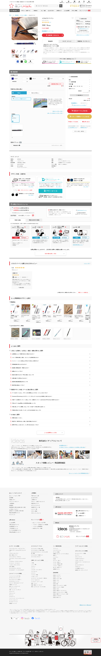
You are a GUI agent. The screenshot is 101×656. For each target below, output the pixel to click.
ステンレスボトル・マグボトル (15, 556)
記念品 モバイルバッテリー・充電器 (60, 592)
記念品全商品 (55, 572)
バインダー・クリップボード (36, 569)
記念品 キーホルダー (57, 595)
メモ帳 (32, 562)
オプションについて (35, 505)
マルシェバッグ (12, 593)
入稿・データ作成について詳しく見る (54, 113)
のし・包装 (43, 10)
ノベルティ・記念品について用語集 (40, 524)
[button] (39, 32)
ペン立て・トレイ (34, 576)
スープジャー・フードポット (14, 563)
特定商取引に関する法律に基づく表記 (17, 507)
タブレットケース (78, 556)
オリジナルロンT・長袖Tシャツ (37, 555)
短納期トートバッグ (13, 603)
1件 (50, 22)
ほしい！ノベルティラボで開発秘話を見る (79, 473)
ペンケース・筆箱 (34, 574)
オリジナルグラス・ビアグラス (15, 568)
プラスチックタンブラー (13, 553)
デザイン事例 (74, 10)
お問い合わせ (87, 121)
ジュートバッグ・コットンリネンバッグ (16, 598)
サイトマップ (12, 514)
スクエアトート (12, 596)
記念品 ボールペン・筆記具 (58, 587)
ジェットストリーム (57, 550)
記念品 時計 (55, 583)
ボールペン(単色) (23, 15)
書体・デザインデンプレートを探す (25, 190)
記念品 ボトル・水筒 (57, 578)
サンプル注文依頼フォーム (15, 530)
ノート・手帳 (33, 564)
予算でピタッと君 (35, 495)
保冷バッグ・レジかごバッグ (14, 586)
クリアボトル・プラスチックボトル (15, 561)
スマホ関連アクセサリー (79, 568)
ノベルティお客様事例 (37, 526)
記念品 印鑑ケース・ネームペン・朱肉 (60, 594)
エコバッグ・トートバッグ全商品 (15, 573)
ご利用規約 (11, 503)
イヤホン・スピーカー (79, 560)
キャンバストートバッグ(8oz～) (15, 579)
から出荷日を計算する (21, 208)
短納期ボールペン (56, 569)
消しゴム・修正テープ (57, 567)
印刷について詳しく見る (57, 111)
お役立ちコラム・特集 (37, 528)
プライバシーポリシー (14, 501)
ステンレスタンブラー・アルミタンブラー (17, 548)
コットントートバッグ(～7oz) (14, 576)
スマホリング (77, 566)
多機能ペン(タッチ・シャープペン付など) (61, 553)
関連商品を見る (84, 127)
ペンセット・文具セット (57, 565)
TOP (10, 15)
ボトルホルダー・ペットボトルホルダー (16, 569)
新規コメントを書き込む (83, 292)
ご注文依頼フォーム (13, 528)
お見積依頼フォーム (13, 526)
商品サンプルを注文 (73, 121)
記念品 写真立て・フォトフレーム (59, 590)
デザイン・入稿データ (25, 10)
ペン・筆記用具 (16, 15)
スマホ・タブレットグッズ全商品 (81, 550)
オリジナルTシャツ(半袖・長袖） (37, 548)
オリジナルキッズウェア (35, 556)
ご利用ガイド (59, 10)
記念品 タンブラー (57, 575)
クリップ (33, 567)
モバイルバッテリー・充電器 (80, 553)
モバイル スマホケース (79, 564)
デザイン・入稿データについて (38, 501)
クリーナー (33, 573)
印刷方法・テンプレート (84, 41)
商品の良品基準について (14, 512)
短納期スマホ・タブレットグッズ (81, 570)
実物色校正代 (16, 145)
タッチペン (77, 555)
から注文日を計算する (21, 210)
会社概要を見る (62, 445)
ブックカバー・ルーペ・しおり (37, 581)
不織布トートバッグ (13, 584)
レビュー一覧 (86, 263)
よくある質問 (66, 10)
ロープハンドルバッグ (13, 599)
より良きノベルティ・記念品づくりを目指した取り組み (72, 447)
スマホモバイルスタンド (79, 558)
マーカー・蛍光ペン (57, 562)
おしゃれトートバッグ (13, 601)
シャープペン (55, 557)
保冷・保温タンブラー (13, 555)
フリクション (55, 548)
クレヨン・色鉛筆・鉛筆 (57, 563)
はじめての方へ (51, 10)
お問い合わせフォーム (84, 28)
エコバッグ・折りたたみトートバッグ (16, 582)
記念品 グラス (56, 580)
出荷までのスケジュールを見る (82, 34)
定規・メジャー (34, 583)
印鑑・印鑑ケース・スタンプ (36, 585)
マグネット (33, 566)
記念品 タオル (56, 588)
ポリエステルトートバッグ (14, 581)
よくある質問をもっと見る (50, 432)
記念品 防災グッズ (57, 597)
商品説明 (50, 41)
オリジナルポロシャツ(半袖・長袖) (37, 550)
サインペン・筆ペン (57, 560)
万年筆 (54, 558)
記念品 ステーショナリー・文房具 (59, 585)
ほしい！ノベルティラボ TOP (39, 522)
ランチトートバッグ (13, 588)
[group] (16, 333)
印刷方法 (35, 10)
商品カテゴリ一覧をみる (85, 604)
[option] (21, 280)
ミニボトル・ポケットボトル (14, 564)
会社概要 (11, 497)
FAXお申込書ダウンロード (15, 532)
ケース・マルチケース (35, 579)
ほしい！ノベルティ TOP (14, 495)
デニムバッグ (11, 591)
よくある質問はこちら (72, 127)
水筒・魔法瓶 (11, 566)
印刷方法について (35, 503)
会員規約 (11, 505)
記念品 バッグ (56, 582)
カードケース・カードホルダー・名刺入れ (39, 578)
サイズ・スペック (67, 41)
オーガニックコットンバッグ (14, 577)
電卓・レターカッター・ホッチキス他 (38, 586)
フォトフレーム (34, 571)
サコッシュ (11, 594)
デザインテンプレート (36, 513)
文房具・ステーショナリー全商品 (37, 560)
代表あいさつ (12, 499)
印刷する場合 (18, 220)
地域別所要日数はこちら (78, 244)
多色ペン (54, 555)
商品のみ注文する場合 (34, 220)
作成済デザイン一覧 (35, 507)
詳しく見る (31, 186)
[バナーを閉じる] (99, 638)
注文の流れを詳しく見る (50, 253)
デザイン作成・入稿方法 (79, 131)
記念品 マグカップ (57, 576)
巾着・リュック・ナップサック (15, 589)
